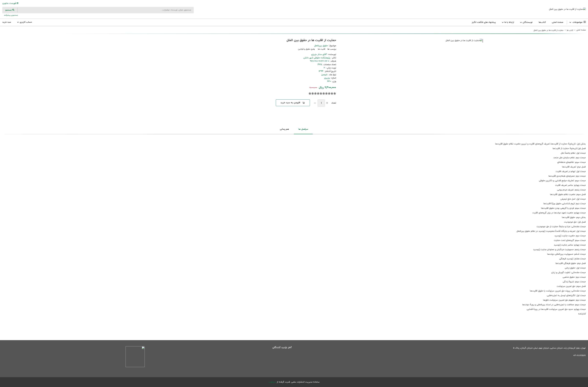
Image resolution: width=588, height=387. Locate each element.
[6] (321, 93)
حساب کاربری (25, 22)
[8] (315, 93)
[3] (329, 93)
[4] (326, 93)
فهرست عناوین (9, 3)
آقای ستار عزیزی (319, 54)
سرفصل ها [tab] (303, 129)
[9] (312, 93)
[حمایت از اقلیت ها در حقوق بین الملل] (567, 9)
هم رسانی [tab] (284, 129)
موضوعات (577, 22)
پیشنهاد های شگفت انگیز (484, 22)
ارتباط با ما (509, 22)
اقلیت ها (321, 49)
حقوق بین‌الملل (321, 45)
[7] (318, 93)
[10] (310, 93)
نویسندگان (527, 22)
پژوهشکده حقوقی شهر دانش (316, 57)
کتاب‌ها (542, 22)
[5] (323, 93)
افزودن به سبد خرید (290, 102)
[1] (334, 93)
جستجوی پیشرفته (11, 15)
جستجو (8, 10)
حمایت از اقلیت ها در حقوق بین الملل (548, 30)
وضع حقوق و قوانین (306, 49)
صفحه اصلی (557, 22)
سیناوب (272, 382)
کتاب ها (570, 30)
